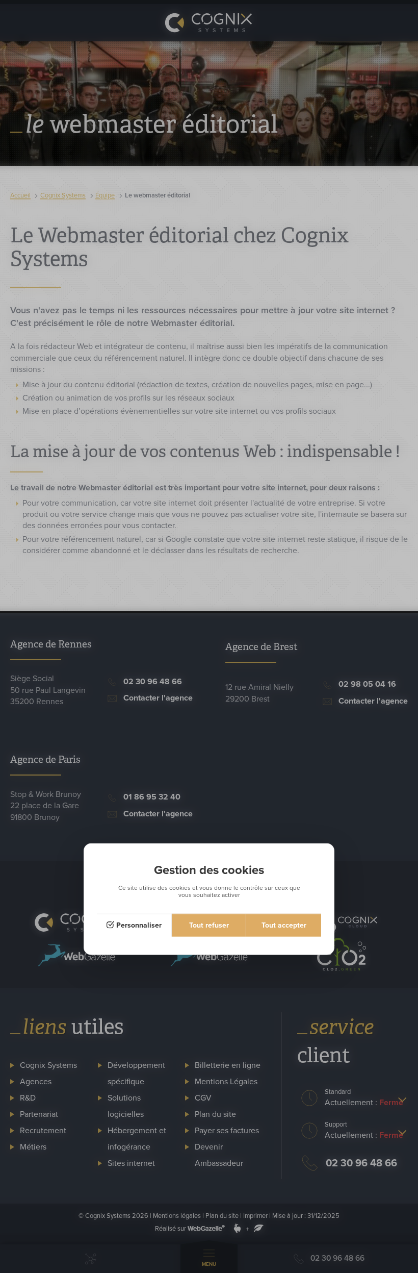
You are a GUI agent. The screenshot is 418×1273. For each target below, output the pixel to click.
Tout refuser (209, 924)
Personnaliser (139, 924)
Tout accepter (284, 924)
